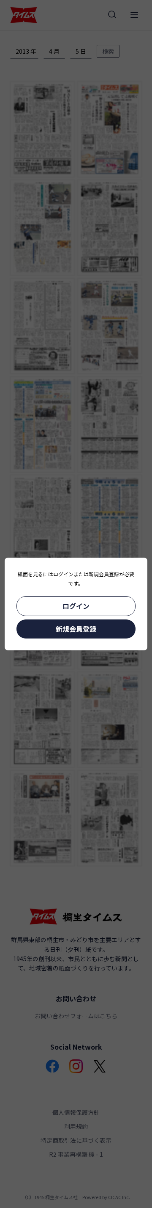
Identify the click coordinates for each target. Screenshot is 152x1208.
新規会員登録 (76, 629)
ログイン (76, 606)
